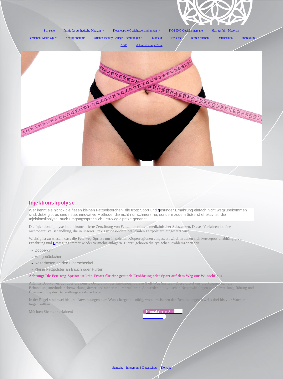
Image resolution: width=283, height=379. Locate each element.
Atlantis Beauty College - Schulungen (117, 37)
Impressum (248, 37)
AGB (124, 45)
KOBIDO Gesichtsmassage (186, 30)
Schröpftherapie (75, 37)
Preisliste (176, 37)
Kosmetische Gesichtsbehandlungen (135, 30)
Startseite (49, 30)
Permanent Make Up (41, 37)
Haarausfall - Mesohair (225, 30)
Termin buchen (199, 37)
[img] (141, 12)
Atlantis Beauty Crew (149, 45)
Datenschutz (225, 37)
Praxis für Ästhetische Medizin (83, 30)
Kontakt (157, 37)
